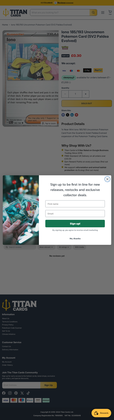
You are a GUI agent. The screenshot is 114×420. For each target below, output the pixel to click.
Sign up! (75, 223)
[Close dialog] (107, 179)
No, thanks (75, 238)
